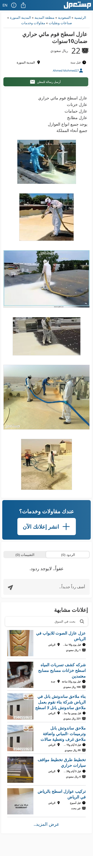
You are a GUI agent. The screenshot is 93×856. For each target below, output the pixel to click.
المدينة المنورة (20, 17)
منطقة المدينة (44, 17)
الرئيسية (80, 17)
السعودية (64, 17)
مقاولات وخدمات (33, 23)
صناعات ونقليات (60, 23)
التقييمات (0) (25, 554)
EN (4, 5)
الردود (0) (68, 554)
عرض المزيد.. (46, 824)
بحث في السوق (65, 621)
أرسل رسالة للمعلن (49, 82)
